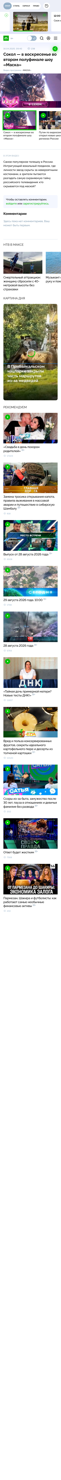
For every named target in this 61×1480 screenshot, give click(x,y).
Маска (26, 70)
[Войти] (48, 38)
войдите (11, 203)
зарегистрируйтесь (35, 203)
